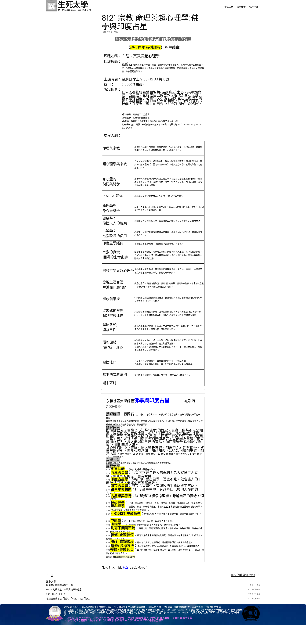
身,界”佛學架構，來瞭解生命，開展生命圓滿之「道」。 (176, 513)
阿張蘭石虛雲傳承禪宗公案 (59, 585)
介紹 (131, 502)
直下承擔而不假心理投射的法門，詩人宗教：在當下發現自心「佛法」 (168, 549)
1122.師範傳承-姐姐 (243, 575)
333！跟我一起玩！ (56, 594)
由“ (145, 513)
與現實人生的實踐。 (164, 521)
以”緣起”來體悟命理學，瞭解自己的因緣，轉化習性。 (155, 497)
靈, (148, 513)
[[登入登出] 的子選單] (259, 6)
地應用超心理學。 (194, 506)
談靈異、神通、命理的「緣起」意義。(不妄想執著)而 (157, 506)
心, (150, 513)
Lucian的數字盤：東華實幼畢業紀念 (64, 589)
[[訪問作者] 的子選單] (246, 6)
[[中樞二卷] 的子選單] (234, 6)
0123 (109, 32)
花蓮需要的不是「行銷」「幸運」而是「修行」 (69, 598)
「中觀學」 (131, 521)
